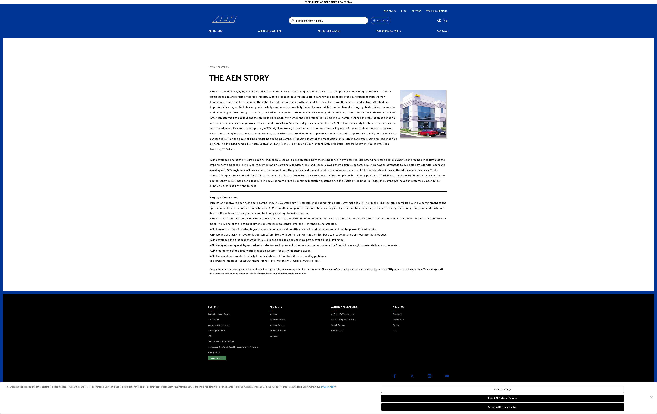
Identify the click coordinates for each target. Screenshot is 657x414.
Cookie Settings (217, 358)
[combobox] (328, 20)
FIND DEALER (390, 11)
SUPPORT (416, 11)
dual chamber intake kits (256, 239)
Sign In (439, 20)
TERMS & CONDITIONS (436, 11)
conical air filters (270, 234)
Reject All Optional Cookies (502, 398)
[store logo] (249, 20)
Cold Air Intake (367, 228)
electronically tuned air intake (257, 255)
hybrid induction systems (261, 250)
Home (212, 67)
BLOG (404, 11)
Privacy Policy (328, 387)
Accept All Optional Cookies (502, 407)
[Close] (651, 397)
